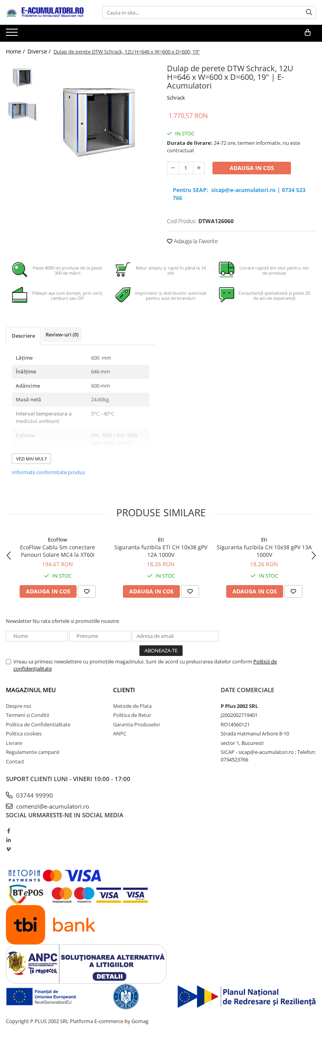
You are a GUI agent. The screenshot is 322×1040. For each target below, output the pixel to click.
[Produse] (13, 35)
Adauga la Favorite (195, 241)
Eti (161, 539)
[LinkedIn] (8, 840)
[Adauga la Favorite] (87, 591)
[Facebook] (8, 830)
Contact (15, 761)
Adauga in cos (252, 168)
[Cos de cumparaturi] (307, 33)
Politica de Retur (132, 715)
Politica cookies (24, 733)
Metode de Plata (132, 705)
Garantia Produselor (136, 724)
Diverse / (39, 51)
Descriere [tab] (23, 335)
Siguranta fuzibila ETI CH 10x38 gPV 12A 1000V (160, 550)
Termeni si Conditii (27, 715)
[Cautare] (309, 12)
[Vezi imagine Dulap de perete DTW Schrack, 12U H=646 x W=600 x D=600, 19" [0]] (22, 78)
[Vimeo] (8, 849)
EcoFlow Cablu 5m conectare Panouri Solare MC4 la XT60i (57, 550)
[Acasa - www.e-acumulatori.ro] (45, 12)
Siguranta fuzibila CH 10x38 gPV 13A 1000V (264, 550)
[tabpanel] (99, 124)
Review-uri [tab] (62, 334)
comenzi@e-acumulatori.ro (52, 806)
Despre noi (18, 705)
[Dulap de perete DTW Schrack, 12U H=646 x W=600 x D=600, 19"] (99, 124)
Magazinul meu (31, 690)
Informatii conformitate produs (48, 472)
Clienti (124, 690)
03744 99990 (34, 795)
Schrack (176, 97)
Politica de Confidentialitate (38, 724)
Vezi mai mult (31, 459)
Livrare (14, 742)
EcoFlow (57, 539)
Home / (16, 51)
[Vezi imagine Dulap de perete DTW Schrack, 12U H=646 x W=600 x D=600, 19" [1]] (22, 111)
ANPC (119, 733)
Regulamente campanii (32, 752)
